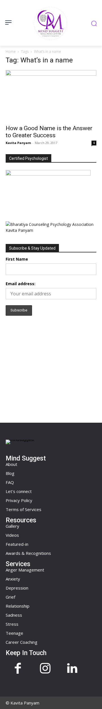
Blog (10, 473)
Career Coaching (21, 642)
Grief (10, 597)
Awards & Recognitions (28, 553)
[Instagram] (45, 669)
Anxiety (13, 579)
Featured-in (17, 544)
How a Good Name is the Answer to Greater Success (49, 132)
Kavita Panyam (18, 143)
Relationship (17, 606)
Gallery (12, 526)
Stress (12, 624)
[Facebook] (18, 669)
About (11, 464)
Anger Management (25, 570)
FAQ (10, 482)
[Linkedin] (72, 669)
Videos (12, 535)
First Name (17, 259)
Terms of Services (23, 509)
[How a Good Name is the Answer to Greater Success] (51, 95)
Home (11, 51)
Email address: (20, 283)
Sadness (14, 615)
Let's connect (19, 491)
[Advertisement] (51, 367)
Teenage (14, 633)
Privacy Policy (19, 500)
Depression (17, 588)
